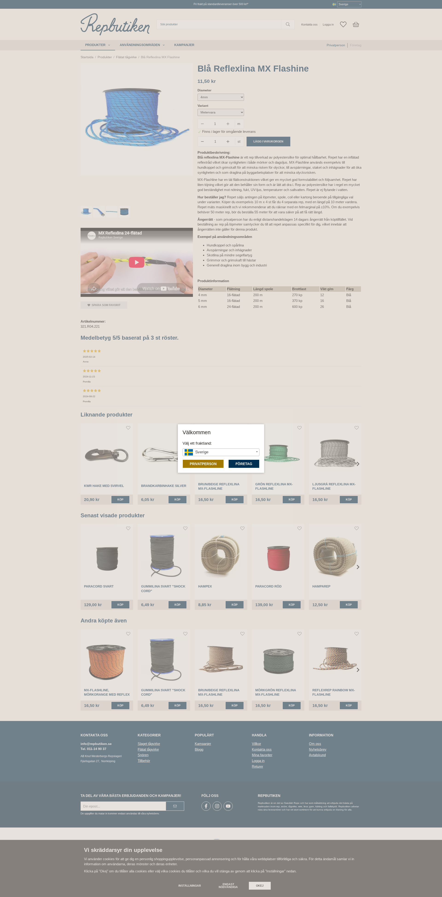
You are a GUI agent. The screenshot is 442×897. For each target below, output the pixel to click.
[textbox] (221, 452)
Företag (244, 464)
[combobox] (221, 452)
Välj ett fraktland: (197, 443)
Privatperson (203, 464)
